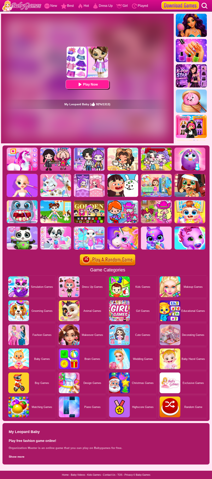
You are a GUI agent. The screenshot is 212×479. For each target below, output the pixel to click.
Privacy (128, 474)
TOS (119, 474)
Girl (125, 5)
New (53, 5)
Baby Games (143, 474)
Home (65, 474)
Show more (16, 456)
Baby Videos (78, 474)
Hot (86, 5)
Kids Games (94, 474)
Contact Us (109, 474)
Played (143, 5)
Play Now (90, 84)
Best (70, 5)
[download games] (180, 1)
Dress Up (106, 5)
